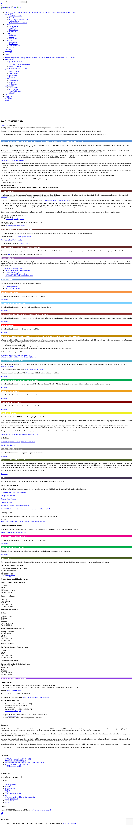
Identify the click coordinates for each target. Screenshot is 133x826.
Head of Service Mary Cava (13, 269)
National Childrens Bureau (13, 793)
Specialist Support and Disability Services (17, 270)
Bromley (7, 786)
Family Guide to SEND (8, 495)
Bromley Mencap (10, 788)
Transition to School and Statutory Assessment (19, 276)
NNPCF (7, 795)
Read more (4, 299)
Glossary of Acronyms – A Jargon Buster (13, 532)
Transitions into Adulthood (13, 288)
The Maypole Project (11, 799)
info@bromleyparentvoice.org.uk (41, 810)
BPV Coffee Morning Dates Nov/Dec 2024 (18, 759)
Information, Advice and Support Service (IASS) (16, 355)
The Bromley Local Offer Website (11, 240)
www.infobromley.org (7, 366)
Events (28, 373)
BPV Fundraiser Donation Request (15, 761)
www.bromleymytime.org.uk (34, 369)
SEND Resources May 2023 (13, 766)
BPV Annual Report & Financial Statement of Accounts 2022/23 (24, 762)
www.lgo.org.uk (13, 716)
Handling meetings (6, 502)
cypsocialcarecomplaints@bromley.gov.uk (36, 697)
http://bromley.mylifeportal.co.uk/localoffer (14, 160)
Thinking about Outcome (8, 499)
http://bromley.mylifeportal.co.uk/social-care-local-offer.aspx (19, 434)
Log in (7, 54)
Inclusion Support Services (13, 272)
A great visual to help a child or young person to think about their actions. (23, 521)
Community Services (11, 286)
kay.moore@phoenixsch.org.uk (15, 225)
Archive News (5, 777)
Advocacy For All (10, 785)
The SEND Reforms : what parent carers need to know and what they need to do (25, 509)
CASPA (7, 790)
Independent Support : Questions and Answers (15, 505)
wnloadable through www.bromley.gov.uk (56, 200)
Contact (7, 792)
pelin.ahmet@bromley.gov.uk (15, 219)
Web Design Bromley (69, 823)
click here (4, 197)
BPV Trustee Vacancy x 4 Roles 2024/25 (17, 764)
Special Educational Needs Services (16, 274)
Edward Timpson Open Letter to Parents (13, 492)
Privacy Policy (9, 800)
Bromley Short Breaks (8, 445)
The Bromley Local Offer (23, 236)
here (9, 254)
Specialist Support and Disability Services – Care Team (18, 442)
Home (3, 126)
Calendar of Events (24, 243)
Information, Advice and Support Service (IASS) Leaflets (18, 357)
